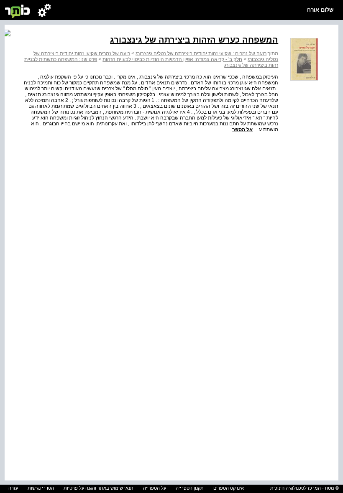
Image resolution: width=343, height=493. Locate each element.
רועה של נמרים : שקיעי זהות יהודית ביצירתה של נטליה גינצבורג (201, 53)
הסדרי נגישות (41, 487)
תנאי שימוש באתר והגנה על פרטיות (98, 487)
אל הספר (242, 129)
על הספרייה (154, 487)
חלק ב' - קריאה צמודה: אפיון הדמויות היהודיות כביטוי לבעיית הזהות (172, 59)
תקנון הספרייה (190, 487)
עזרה (13, 487)
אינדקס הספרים (228, 487)
